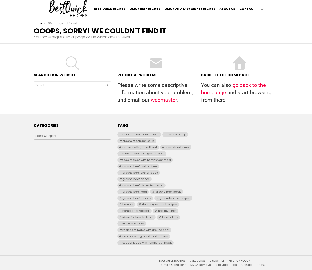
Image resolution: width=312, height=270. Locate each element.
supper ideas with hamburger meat (147, 243)
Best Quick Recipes (109, 9)
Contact (247, 9)
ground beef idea (134, 192)
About (261, 265)
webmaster (164, 100)
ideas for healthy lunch (138, 217)
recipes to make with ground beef (145, 230)
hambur (128, 204)
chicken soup (177, 134)
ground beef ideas (168, 192)
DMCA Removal (201, 265)
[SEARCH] (262, 8)
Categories (197, 260)
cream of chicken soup (138, 141)
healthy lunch (167, 211)
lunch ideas (170, 217)
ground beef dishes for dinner (143, 185)
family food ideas (178, 147)
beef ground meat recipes (140, 134)
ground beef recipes (136, 198)
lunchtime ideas (133, 223)
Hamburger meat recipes (159, 204)
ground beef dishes (136, 179)
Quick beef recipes (144, 9)
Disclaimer (217, 260)
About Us (227, 9)
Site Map (222, 265)
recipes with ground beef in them (145, 236)
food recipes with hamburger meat (146, 160)
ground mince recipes (175, 198)
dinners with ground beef (139, 147)
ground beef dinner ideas (140, 173)
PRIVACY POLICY (239, 260)
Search (107, 86)
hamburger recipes (136, 211)
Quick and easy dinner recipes (189, 9)
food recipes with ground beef (143, 154)
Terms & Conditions (172, 265)
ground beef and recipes (139, 166)
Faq (234, 265)
